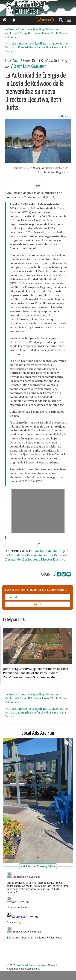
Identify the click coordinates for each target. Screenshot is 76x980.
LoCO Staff (12, 61)
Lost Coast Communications (31, 965)
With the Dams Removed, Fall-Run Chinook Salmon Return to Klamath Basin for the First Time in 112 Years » (37, 47)
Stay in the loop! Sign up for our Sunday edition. (36, 590)
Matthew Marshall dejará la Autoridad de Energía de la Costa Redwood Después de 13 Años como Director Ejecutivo (36, 555)
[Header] (38, 8)
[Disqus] (38, 914)
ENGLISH (64, 115)
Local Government (34, 66)
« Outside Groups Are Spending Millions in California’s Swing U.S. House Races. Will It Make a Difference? (36, 33)
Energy (17, 66)
